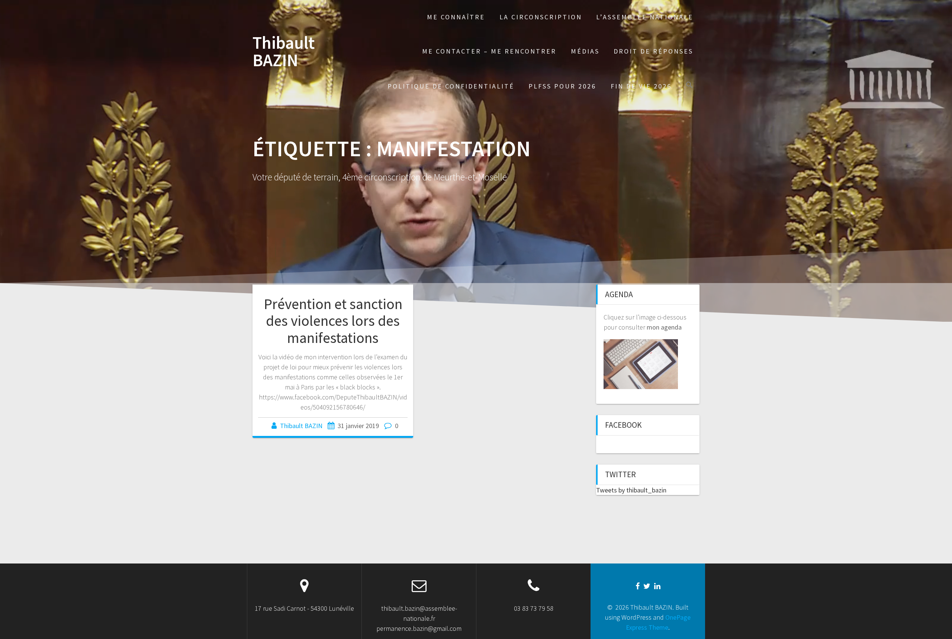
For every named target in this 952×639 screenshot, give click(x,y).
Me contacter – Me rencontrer (489, 51)
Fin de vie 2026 (641, 86)
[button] (689, 85)
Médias (585, 51)
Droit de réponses (653, 51)
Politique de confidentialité (450, 86)
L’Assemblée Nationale (644, 17)
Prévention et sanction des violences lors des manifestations (333, 321)
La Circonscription (540, 17)
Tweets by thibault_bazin (631, 490)
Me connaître (456, 17)
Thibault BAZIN (284, 51)
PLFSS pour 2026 (562, 86)
